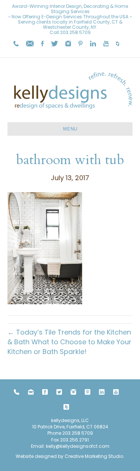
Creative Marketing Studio (94, 456)
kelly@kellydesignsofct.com (77, 446)
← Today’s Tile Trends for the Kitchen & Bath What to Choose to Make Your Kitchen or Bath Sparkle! (69, 341)
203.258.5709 (75, 32)
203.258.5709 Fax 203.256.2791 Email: (62, 439)
